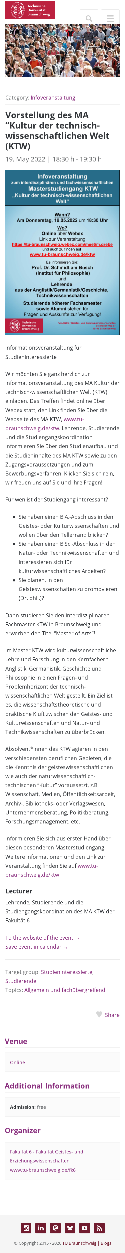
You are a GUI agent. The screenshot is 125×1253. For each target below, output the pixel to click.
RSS (99, 1228)
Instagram (26, 1228)
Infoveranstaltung (53, 97)
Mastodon (55, 1228)
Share (112, 1015)
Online (17, 1062)
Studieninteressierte (66, 972)
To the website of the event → (42, 937)
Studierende (20, 981)
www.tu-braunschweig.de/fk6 (43, 1170)
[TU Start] (30, 9)
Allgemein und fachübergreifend (64, 990)
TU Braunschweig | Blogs (86, 1243)
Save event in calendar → (36, 946)
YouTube (84, 1228)
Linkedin (40, 1228)
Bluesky (70, 1228)
